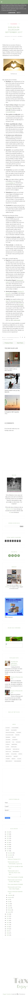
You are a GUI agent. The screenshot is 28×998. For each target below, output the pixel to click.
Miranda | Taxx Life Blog (11, 36)
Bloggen (8, 727)
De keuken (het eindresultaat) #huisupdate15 (14, 663)
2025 (8, 834)
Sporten (20, 753)
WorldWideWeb (17, 761)
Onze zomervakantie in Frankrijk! (15, 884)
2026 (8, 832)
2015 (8, 916)
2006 (8, 933)
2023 (8, 838)
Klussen (7, 746)
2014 (8, 918)
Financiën (17, 734)
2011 (8, 924)
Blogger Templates (7, 994)
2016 (8, 914)
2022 (8, 840)
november (10, 855)
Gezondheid (14, 739)
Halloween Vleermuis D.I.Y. (14, 859)
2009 (8, 928)
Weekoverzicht (9, 761)
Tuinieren (8, 758)
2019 (8, 846)
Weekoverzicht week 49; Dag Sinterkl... (12, 391)
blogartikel (20, 304)
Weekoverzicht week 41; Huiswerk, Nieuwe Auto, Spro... (14, 872)
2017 (8, 850)
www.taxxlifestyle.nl (10, 111)
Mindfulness (13, 746)
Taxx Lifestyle (9, 756)
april (9, 905)
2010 (8, 926)
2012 (8, 922)
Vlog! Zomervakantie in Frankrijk (15, 877)
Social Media (14, 753)
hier (9, 320)
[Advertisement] (14, 780)
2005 (8, 935)
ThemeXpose (22, 994)
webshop (10, 108)
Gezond (14, 737)
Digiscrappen (14, 730)
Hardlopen (10, 339)
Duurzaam (18, 732)
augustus (10, 897)
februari (9, 910)
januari (9, 912)
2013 (8, 920)
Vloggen (19, 758)
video (7, 301)
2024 (8, 836)
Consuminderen (13, 23)
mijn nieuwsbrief (10, 509)
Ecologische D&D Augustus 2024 (12, 412)
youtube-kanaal (16, 320)
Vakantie (13, 758)
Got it (18, 12)
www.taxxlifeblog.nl (10, 183)
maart (9, 908)
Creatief (7, 730)
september (10, 895)
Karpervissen (14, 744)
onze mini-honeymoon (16, 301)
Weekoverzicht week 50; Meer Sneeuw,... (11, 369)
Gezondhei (8, 739)
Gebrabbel (8, 737)
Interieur (8, 744)
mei (9, 903)
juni (9, 901)
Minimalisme (8, 749)
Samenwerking (16, 751)
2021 (8, 842)
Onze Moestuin (16, 749)
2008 (8, 931)
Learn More (11, 12)
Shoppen (7, 753)
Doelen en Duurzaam (10, 732)
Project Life (8, 751)
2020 (8, 844)
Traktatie (15, 756)
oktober (9, 857)
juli (8, 899)
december (10, 853)
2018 (8, 848)
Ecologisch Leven (9, 734)
